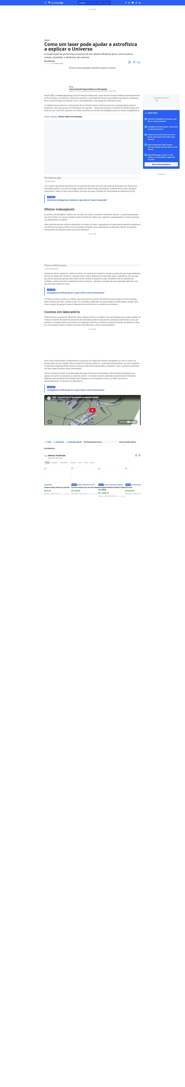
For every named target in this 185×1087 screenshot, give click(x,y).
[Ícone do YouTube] (133, 3)
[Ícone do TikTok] (136, 3)
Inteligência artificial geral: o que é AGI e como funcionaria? (75, 292)
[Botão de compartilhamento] (129, 62)
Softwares (55, 462)
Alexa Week (64, 462)
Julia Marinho (49, 61)
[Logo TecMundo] (55, 3)
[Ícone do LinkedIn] (140, 3)
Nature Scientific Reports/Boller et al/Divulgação (88, 89)
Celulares (73, 462)
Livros (80, 462)
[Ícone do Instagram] (129, 3)
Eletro (86, 462)
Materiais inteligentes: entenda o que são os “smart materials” (77, 200)
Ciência (47, 40)
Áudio (92, 462)
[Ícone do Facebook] (125, 3)
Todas (47, 462)
